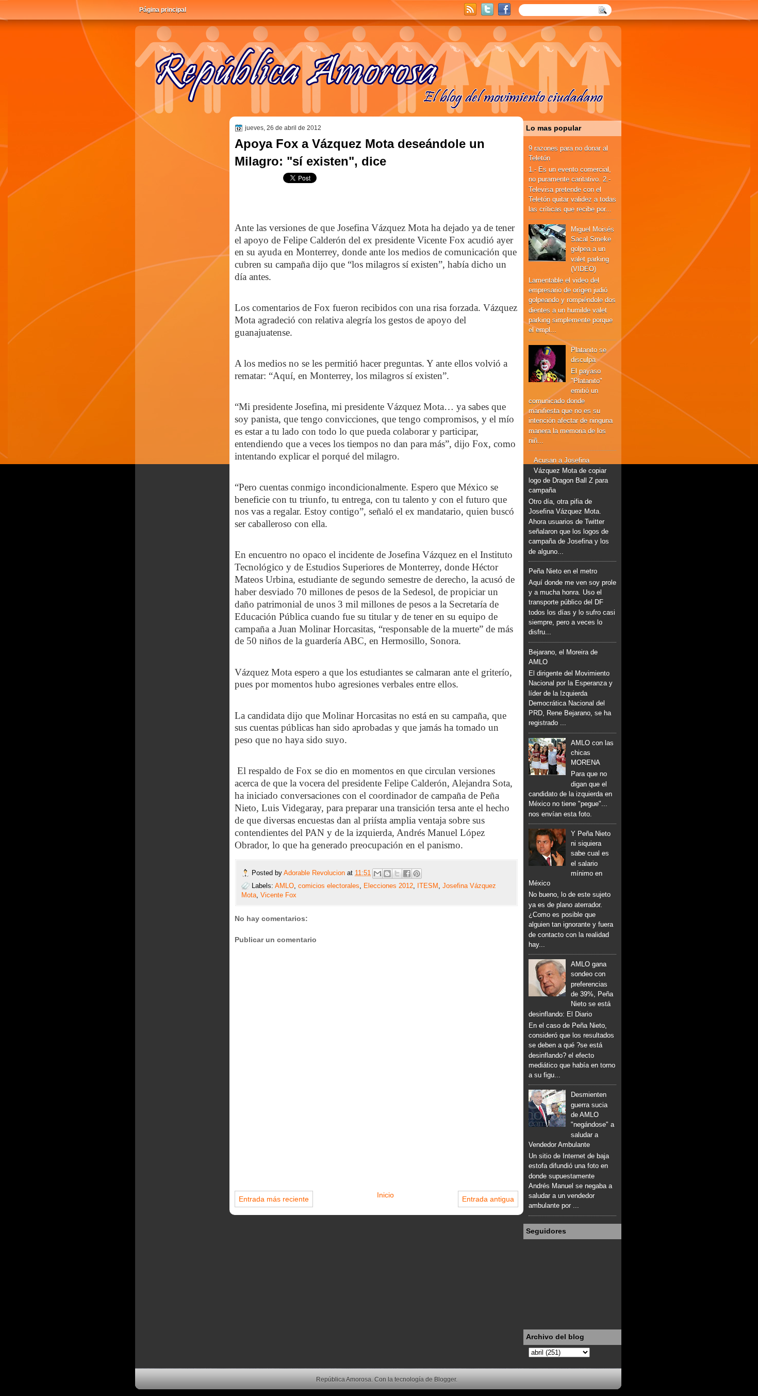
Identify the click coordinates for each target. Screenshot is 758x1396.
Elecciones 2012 (388, 886)
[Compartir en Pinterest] (416, 873)
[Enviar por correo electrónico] (377, 873)
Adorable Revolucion (315, 873)
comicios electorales (328, 886)
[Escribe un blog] (387, 873)
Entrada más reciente (274, 1199)
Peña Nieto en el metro (563, 571)
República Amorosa (343, 1379)
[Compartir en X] (397, 873)
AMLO (284, 886)
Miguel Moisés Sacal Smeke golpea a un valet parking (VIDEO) (592, 249)
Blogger (445, 1379)
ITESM (427, 886)
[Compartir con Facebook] (407, 873)
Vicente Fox (278, 895)
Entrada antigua (488, 1199)
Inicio (385, 1195)
